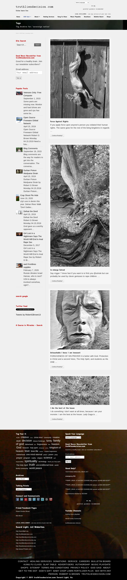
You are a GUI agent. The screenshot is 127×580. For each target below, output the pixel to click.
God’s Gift (45, 571)
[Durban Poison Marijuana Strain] (19, 171)
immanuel (41, 448)
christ (31, 437)
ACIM (18, 437)
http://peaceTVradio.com (23, 549)
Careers (84, 561)
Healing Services (48, 16)
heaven (26, 448)
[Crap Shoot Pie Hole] (17, 197)
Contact (23, 561)
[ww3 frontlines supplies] (19, 265)
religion (39, 458)
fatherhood (29, 444)
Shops (109, 16)
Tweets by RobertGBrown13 (28, 315)
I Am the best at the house (62, 408)
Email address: (22, 69)
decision (27, 440)
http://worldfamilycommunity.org (26, 540)
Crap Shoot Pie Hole (29, 195)
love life (34, 451)
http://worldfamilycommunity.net (26, 543)
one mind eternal (34, 454)
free (49, 444)
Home (18, 16)
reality (33, 458)
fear (35, 444)
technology (42, 462)
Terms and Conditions (55, 567)
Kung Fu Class (62, 16)
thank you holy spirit (54, 461)
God (18, 447)
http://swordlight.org (22, 531)
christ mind (38, 437)
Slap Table (50, 564)
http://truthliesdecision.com (24, 534)
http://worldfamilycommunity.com (26, 537)
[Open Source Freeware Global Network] (19, 119)
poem (51, 454)
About (36, 16)
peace (45, 454)
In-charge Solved (57, 270)
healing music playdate (72, 514)
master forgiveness (50, 451)
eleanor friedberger (39, 441)
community (47, 437)
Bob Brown (19, 515)
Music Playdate (75, 16)
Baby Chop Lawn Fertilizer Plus (73, 571)
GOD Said (26, 16)
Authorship (82, 564)
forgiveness (42, 444)
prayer (19, 458)
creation (56, 437)
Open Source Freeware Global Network (31, 120)
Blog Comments (31, 148)
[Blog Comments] (19, 149)
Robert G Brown (69, 574)
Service (73, 561)
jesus (46, 448)
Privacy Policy (80, 567)
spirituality (31, 461)
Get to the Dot (28, 571)
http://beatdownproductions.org (25, 546)
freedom (55, 444)
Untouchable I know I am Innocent (65, 352)
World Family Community (73, 518)
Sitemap (35, 567)
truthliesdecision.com (96, 574)
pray (56, 454)
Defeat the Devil (31, 211)
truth (32, 464)
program (27, 458)
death (18, 441)
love (27, 450)
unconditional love (44, 465)
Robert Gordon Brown (23, 511)
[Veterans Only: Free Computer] (19, 93)
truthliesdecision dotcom (73, 523)
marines (41, 451)
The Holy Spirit (22, 465)
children (25, 437)
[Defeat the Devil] (19, 212)
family (49, 441)
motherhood (20, 455)
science (48, 457)
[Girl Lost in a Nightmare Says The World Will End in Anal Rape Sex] (19, 234)
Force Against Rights (59, 121)
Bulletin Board (98, 16)
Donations (87, 16)
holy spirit (34, 448)
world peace (35, 468)
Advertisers (66, 564)
